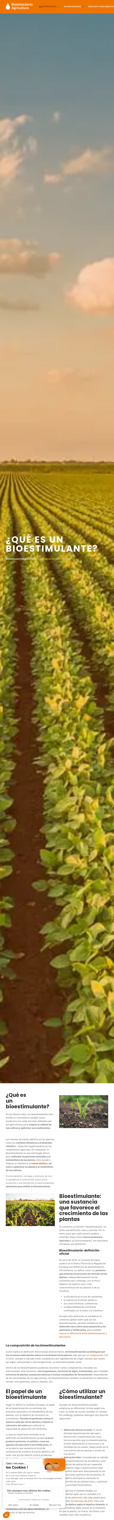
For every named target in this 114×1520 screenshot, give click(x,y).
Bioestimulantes (47, 6)
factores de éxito (84, 1501)
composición (96, 1355)
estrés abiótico (39, 1163)
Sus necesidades (72, 6)
